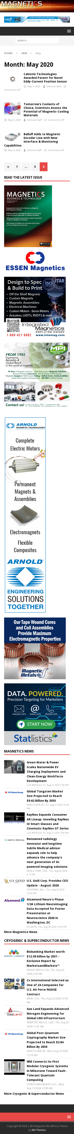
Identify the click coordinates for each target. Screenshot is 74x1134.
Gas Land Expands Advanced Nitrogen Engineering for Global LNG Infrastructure (48, 1013)
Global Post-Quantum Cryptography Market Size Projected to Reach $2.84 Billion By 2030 (46, 1040)
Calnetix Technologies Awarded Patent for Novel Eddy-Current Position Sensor (45, 77)
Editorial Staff (54, 86)
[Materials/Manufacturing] (12, 108)
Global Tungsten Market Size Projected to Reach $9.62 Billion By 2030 (45, 796)
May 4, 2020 (14, 150)
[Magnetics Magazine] (37, 10)
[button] (68, 31)
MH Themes (39, 1130)
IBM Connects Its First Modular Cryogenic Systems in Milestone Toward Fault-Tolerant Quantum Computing (47, 1071)
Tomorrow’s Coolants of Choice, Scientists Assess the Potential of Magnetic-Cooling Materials (46, 109)
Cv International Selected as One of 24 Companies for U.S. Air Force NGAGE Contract (48, 987)
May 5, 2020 (34, 86)
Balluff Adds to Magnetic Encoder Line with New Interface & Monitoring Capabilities (32, 139)
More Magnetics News (20, 932)
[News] (12, 78)
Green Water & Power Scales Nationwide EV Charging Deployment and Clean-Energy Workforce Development (46, 771)
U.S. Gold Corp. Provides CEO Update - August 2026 (47, 883)
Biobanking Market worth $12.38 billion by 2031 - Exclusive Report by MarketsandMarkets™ (46, 958)
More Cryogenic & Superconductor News (34, 1094)
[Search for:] (37, 40)
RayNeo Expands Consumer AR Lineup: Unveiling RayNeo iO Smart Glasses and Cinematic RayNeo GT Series (48, 821)
